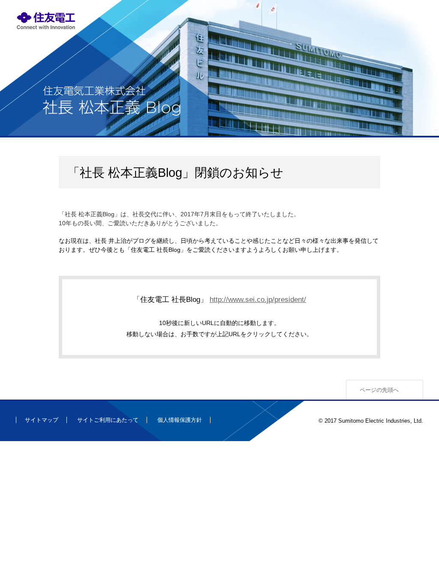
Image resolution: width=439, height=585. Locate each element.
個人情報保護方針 (179, 420)
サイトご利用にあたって (107, 420)
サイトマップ (41, 420)
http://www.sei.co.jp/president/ (258, 299)
